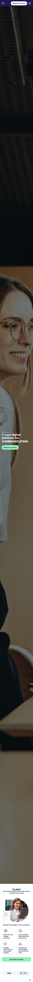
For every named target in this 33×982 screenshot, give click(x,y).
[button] (2, 973)
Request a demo (18, 3)
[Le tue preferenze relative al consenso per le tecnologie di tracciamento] (30, 980)
